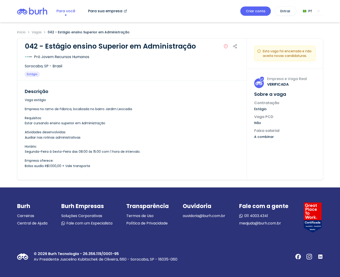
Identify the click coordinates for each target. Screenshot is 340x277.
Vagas (37, 32)
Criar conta (255, 11)
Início (21, 32)
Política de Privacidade (147, 223)
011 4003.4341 (256, 215)
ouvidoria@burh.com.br (204, 215)
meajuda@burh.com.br (260, 223)
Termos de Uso (140, 215)
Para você (65, 11)
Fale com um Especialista (89, 223)
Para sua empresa (105, 11)
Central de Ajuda (32, 223)
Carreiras (25, 215)
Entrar (285, 11)
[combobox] (311, 11)
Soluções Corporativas (81, 215)
